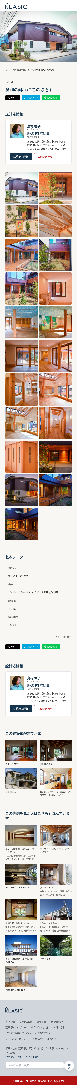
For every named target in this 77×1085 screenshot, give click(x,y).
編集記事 (42, 1021)
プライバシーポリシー (16, 1039)
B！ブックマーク (31, 97)
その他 (10, 82)
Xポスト (14, 97)
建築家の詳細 (20, 156)
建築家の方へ (42, 1033)
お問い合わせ (45, 156)
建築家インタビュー (15, 1027)
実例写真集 (19, 70)
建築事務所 (57, 1021)
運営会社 (52, 1039)
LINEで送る (52, 97)
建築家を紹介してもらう (18, 1033)
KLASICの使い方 (40, 1027)
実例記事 (10, 1021)
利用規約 (38, 1039)
